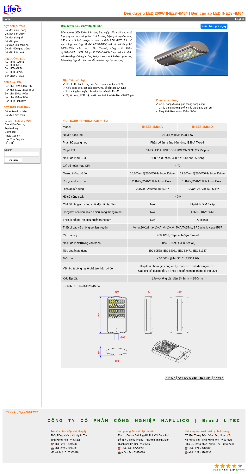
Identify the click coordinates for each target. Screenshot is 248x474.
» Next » (218, 377)
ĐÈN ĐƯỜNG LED (14, 59)
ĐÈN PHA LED (12, 82)
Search (8, 149)
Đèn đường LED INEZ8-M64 (194, 377)
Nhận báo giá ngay (214, 26)
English (240, 19)
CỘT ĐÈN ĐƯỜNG (14, 26)
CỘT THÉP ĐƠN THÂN (17, 107)
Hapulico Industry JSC (17, 121)
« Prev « (170, 377)
